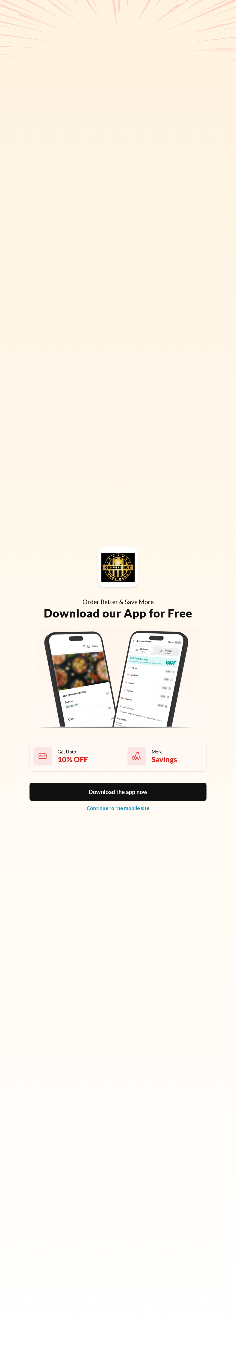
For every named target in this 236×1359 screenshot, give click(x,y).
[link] (118, 808)
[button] (118, 792)
